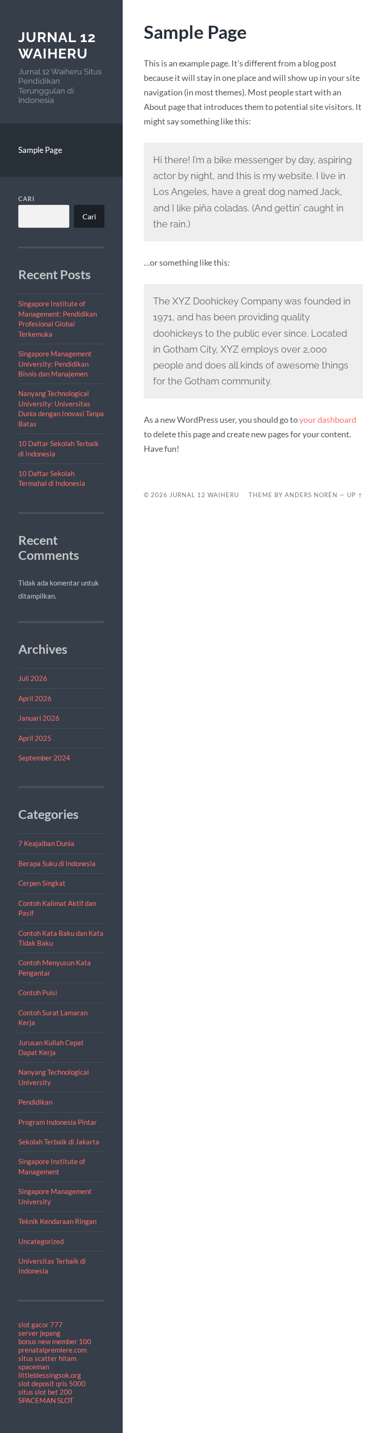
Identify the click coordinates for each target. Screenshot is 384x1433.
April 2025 (35, 738)
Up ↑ (355, 495)
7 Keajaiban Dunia (46, 843)
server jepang (39, 1333)
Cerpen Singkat (42, 883)
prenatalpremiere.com (52, 1350)
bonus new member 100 (54, 1341)
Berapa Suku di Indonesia (57, 863)
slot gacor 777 (40, 1324)
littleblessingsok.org (49, 1375)
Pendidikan (35, 1102)
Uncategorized (41, 1241)
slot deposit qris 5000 (52, 1383)
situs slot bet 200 (45, 1392)
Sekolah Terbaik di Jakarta (58, 1141)
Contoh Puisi (37, 992)
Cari (26, 199)
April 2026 (35, 698)
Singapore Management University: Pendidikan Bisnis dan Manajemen (55, 363)
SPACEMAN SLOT (46, 1400)
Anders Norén (311, 495)
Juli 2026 (32, 678)
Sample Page (40, 150)
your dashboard (327, 419)
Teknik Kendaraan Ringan (57, 1221)
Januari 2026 (38, 718)
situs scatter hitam (47, 1358)
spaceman (33, 1366)
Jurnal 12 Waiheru (57, 45)
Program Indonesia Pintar (57, 1122)
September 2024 (44, 757)
